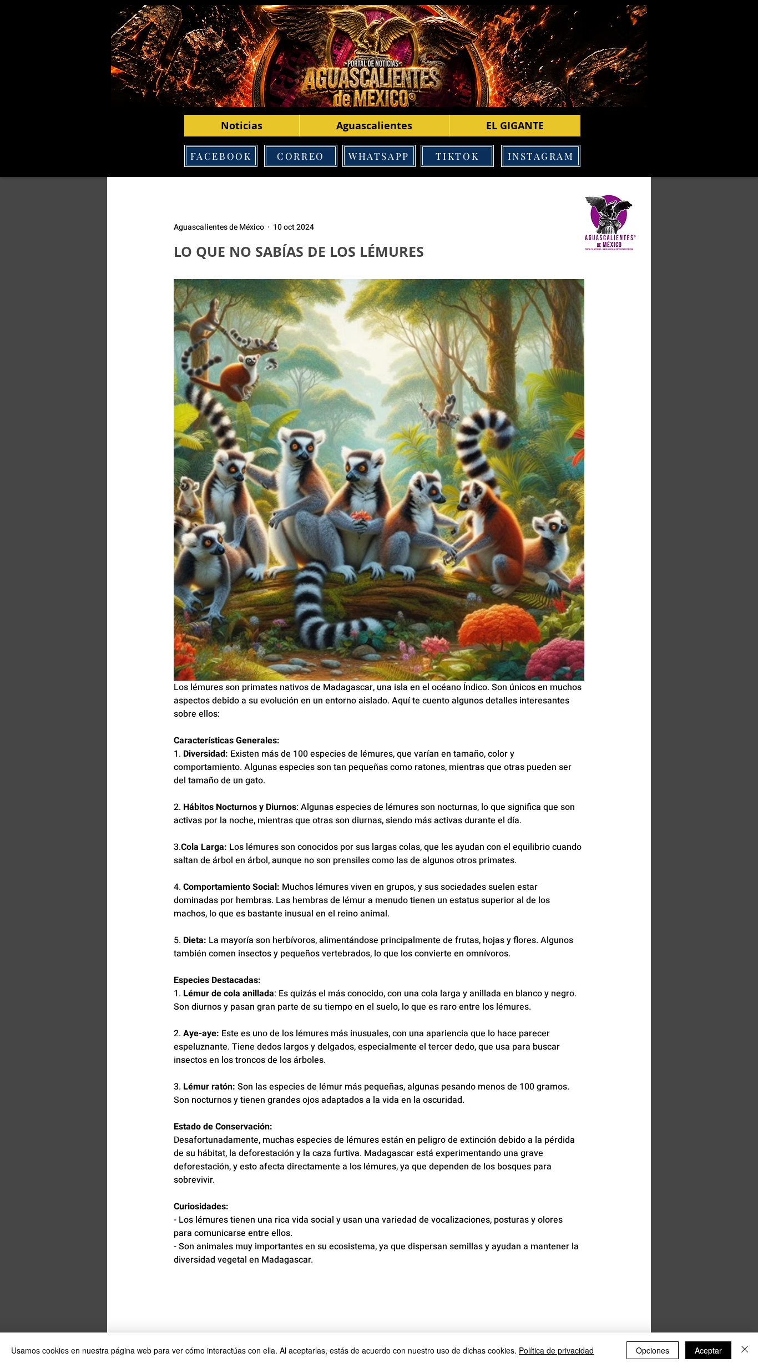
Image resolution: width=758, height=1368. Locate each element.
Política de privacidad (556, 1350)
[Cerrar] (744, 1350)
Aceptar (708, 1350)
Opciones (652, 1350)
